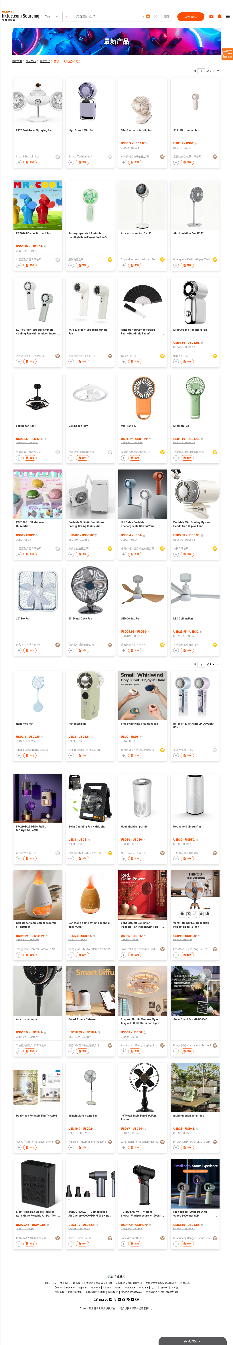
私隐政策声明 (75, 1292)
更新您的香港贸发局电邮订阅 (161, 1283)
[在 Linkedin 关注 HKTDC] (119, 1299)
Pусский (143, 1287)
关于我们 (65, 1283)
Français (95, 1287)
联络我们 (78, 1283)
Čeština (59, 1287)
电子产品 (31, 61)
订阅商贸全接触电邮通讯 (129, 1283)
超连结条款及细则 (95, 1292)
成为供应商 (191, 16)
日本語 (174, 1287)
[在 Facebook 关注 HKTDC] (110, 1299)
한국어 (164, 1287)
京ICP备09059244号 (131, 1292)
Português (130, 1287)
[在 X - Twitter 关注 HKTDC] (115, 1299)
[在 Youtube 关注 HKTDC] (132, 1299)
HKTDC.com (50, 1283)
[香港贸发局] (116, 1276)
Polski (118, 1287)
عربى (154, 1287)
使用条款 (59, 1292)
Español (83, 1287)
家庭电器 (45, 61)
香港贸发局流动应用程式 (99, 1283)
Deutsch (70, 1287)
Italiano (107, 1287)
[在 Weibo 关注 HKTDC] (124, 1299)
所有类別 (17, 61)
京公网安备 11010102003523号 (162, 1292)
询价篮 (192, 1341)
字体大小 (184, 1283)
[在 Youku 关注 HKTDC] (137, 1299)
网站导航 (113, 1292)
